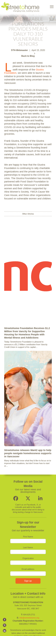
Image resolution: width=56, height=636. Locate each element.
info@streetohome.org (29, 618)
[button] (52, 7)
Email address (28, 569)
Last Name (28, 547)
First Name (28, 536)
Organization (28, 558)
